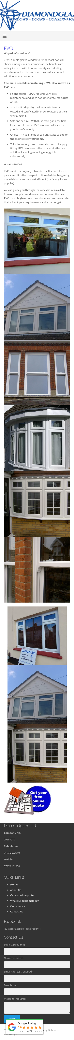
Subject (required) (14, 944)
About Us (15, 890)
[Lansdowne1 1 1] (37, 438)
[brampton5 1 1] (37, 504)
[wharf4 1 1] (37, 372)
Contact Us (16, 911)
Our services (17, 906)
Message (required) (15, 998)
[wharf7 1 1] (37, 570)
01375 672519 (12, 853)
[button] (5, 36)
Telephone (10, 985)
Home (14, 884)
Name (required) (13, 958)
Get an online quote (22, 895)
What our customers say (24, 900)
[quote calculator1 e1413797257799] (37, 800)
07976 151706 (12, 866)
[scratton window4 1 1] (37, 241)
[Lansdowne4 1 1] (37, 307)
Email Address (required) (18, 971)
